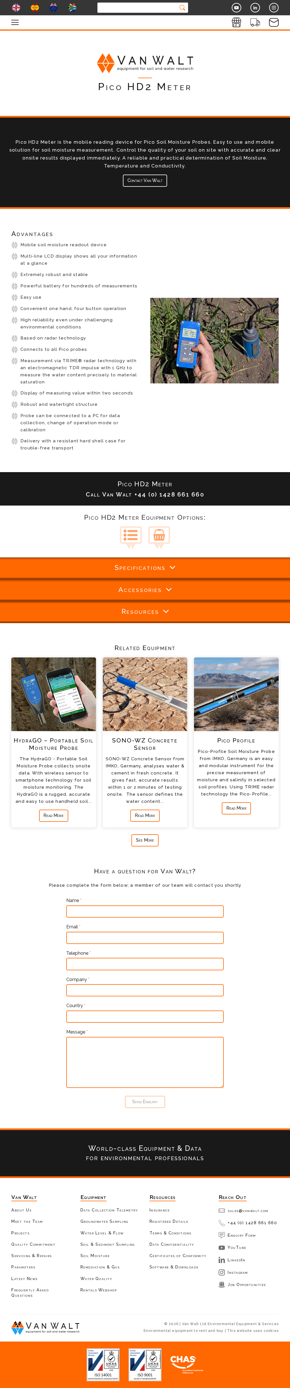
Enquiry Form (242, 1235)
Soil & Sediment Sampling (107, 1244)
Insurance (160, 1209)
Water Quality (96, 1278)
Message (77, 1032)
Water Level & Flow (102, 1232)
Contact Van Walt (145, 180)
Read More (53, 815)
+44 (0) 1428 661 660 (252, 1222)
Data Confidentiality (172, 1244)
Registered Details (169, 1221)
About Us (21, 1209)
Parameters (23, 1266)
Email (73, 926)
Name (74, 900)
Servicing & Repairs (31, 1255)
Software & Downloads (174, 1266)
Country (76, 1005)
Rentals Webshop (98, 1289)
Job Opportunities (247, 1284)
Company (77, 979)
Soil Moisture (95, 1255)
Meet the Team (27, 1221)
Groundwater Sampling (104, 1221)
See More (145, 840)
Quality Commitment (33, 1244)
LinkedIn (236, 1259)
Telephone (78, 953)
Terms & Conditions (170, 1232)
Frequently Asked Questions (30, 1292)
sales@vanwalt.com (248, 1210)
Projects (20, 1232)
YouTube (237, 1247)
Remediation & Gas (100, 1266)
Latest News (24, 1278)
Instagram (238, 1272)
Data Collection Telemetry (109, 1209)
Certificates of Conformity (178, 1255)
